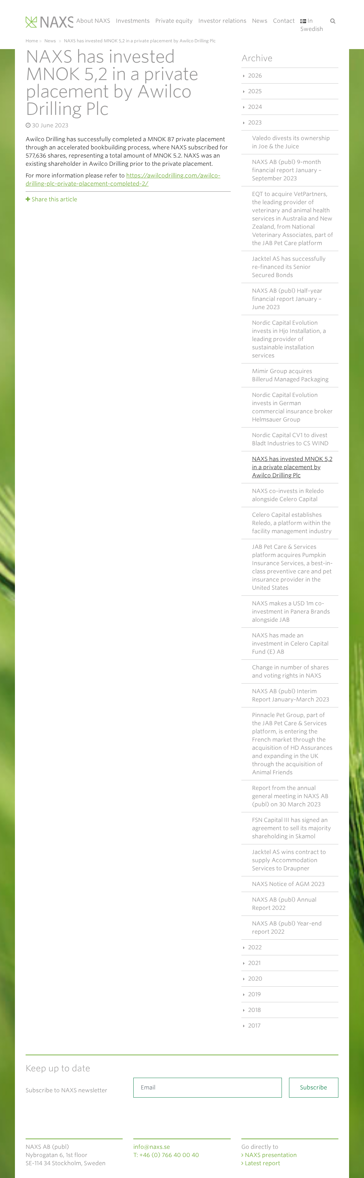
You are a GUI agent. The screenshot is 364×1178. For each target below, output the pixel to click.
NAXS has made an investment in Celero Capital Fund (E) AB (290, 643)
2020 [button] (254, 978)
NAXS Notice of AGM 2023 (288, 884)
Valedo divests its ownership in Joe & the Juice (291, 142)
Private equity (174, 20)
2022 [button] (254, 947)
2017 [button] (254, 1025)
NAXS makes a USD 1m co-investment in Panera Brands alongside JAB (291, 611)
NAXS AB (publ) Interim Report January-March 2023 (290, 695)
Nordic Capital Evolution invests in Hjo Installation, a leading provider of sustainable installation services (289, 339)
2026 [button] (254, 75)
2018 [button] (254, 1010)
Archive (257, 58)
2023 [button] (254, 122)
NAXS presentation (270, 1155)
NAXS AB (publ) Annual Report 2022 (284, 903)
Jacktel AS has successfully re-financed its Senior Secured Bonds (289, 266)
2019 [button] (254, 994)
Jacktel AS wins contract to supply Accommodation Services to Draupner (289, 860)
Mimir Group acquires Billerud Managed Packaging (290, 375)
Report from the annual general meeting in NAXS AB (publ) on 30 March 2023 (290, 796)
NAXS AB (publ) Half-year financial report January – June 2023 (287, 299)
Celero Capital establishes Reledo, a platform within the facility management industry (292, 523)
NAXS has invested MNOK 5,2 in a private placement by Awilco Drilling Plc (292, 467)
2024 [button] (254, 107)
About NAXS (93, 20)
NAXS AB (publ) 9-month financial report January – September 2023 (287, 170)
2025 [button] (254, 91)
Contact (284, 20)
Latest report (261, 1163)
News (259, 20)
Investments (133, 20)
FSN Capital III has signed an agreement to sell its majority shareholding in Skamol (291, 828)
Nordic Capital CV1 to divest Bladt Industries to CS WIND (290, 439)
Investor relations (222, 20)
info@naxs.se (151, 1146)
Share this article (54, 199)
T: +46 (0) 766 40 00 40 (166, 1155)
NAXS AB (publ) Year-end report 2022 (287, 927)
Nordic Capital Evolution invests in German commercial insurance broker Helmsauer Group (292, 407)
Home (32, 40)
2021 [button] (254, 963)
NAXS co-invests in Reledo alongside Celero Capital (288, 495)
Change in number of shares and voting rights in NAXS (290, 671)
